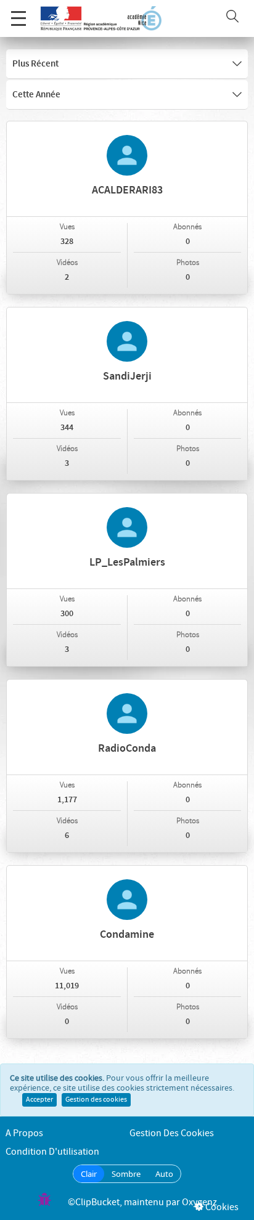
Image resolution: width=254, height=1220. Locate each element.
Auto (164, 1173)
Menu (18, 18)
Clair (89, 1173)
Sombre (126, 1173)
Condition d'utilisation (52, 1151)
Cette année (36, 95)
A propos (24, 1133)
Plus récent (35, 64)
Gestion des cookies (96, 1100)
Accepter (39, 1100)
